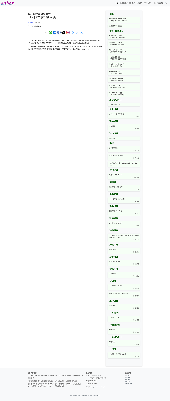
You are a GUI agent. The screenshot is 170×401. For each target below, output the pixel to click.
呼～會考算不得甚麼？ (116, 285)
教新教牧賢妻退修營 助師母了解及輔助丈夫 (117, 36)
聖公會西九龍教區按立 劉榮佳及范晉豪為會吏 (117, 43)
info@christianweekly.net (98, 387)
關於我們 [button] (132, 3)
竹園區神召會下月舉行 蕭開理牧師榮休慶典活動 (117, 51)
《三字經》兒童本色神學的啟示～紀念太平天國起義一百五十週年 (124, 236)
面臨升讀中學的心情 (115, 211)
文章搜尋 (127, 379)
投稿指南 (127, 381)
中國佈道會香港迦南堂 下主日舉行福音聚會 (116, 79)
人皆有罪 (112, 126)
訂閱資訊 (127, 377)
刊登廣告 (127, 375)
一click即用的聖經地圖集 (117, 199)
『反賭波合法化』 (114, 104)
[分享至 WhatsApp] (50, 32)
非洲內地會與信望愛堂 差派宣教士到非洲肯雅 (117, 94)
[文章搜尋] (168, 3)
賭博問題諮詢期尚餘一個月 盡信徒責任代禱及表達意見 (118, 19)
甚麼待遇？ (112, 305)
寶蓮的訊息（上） (114, 249)
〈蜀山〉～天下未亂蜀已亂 (117, 354)
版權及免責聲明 (95, 395)
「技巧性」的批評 (114, 317)
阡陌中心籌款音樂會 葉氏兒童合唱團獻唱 (116, 72)
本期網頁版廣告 (159, 3)
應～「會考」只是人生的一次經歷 (119, 293)
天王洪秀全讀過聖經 (115, 223)
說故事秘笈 (112, 273)
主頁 (116, 3)
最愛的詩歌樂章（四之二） (117, 155)
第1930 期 (30, 22)
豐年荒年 (112, 329)
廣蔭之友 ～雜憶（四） (116, 187)
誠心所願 (112, 138)
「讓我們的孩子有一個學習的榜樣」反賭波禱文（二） (124, 164)
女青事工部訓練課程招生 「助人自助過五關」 (117, 65)
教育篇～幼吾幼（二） (116, 175)
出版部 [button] (139, 3)
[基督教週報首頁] (8, 3)
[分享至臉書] (59, 32)
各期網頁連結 (123, 3)
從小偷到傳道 (113, 148)
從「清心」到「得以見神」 (117, 114)
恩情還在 (112, 342)
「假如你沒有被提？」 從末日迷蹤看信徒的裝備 (117, 58)
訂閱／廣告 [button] (147, 3)
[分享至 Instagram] (68, 32)
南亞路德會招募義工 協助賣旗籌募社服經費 (117, 86)
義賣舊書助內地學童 (115, 26)
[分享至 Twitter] (63, 32)
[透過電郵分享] (54, 32)
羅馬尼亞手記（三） (115, 261)
